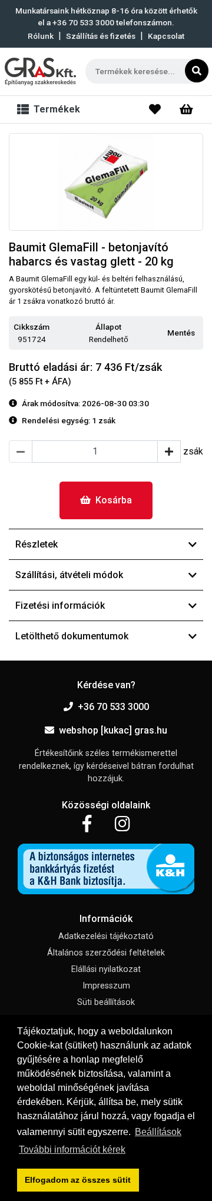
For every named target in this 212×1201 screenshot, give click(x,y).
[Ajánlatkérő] (186, 109)
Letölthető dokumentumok (71, 636)
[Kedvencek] (155, 109)
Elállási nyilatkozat (106, 969)
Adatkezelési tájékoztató (106, 936)
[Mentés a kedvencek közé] (197, 333)
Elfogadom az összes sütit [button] (78, 1180)
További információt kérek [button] (72, 1149)
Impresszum (106, 986)
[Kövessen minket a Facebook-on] (86, 824)
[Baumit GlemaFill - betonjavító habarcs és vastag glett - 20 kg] (106, 182)
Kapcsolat (166, 36)
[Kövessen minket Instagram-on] (122, 824)
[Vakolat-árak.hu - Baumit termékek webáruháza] (40, 71)
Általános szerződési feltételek (106, 953)
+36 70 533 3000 (113, 706)
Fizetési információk (60, 605)
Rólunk (41, 36)
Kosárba (113, 500)
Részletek (36, 544)
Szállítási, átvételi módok (69, 574)
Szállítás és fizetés (100, 36)
